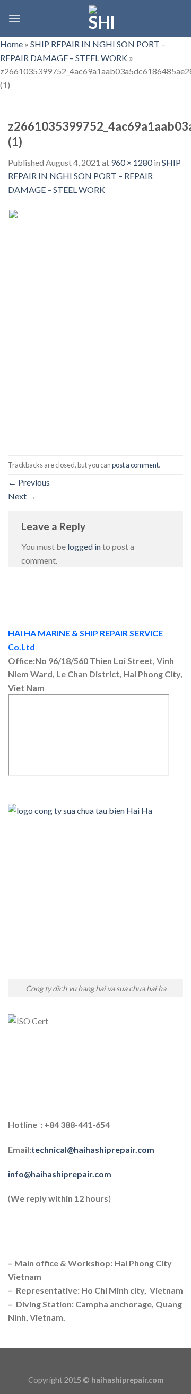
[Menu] (14, 18)
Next (22, 496)
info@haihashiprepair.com (60, 1174)
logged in (84, 546)
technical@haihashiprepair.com (92, 1149)
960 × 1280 (131, 162)
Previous (29, 482)
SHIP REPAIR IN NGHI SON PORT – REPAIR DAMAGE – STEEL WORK (94, 175)
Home (11, 44)
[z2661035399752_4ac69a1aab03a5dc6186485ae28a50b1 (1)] (95, 324)
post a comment (135, 465)
